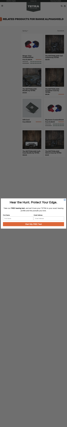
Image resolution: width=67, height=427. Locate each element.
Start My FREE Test (33, 224)
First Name (6, 215)
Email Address (38, 215)
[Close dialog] (65, 200)
